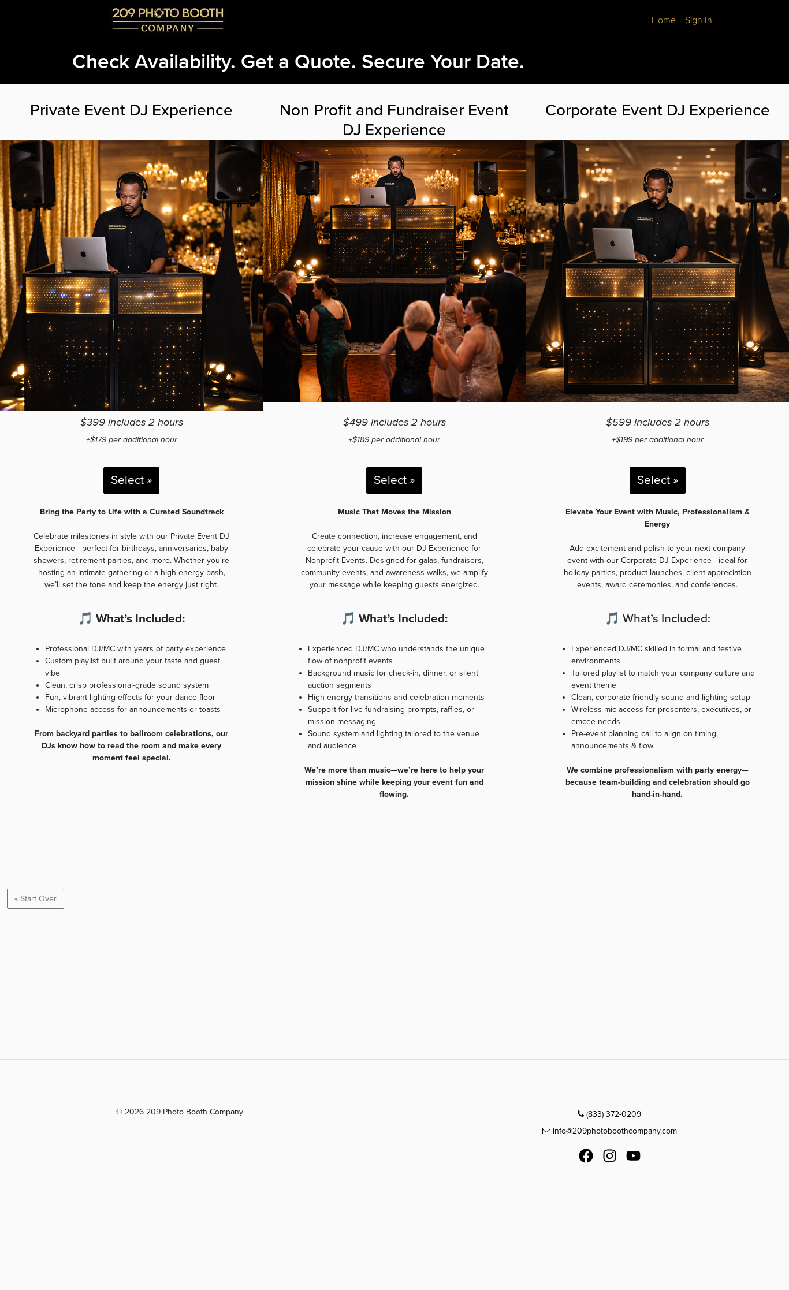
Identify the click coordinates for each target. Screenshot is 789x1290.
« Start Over (35, 899)
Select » (131, 480)
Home (664, 20)
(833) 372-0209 (612, 1114)
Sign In (698, 20)
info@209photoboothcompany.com (613, 1131)
